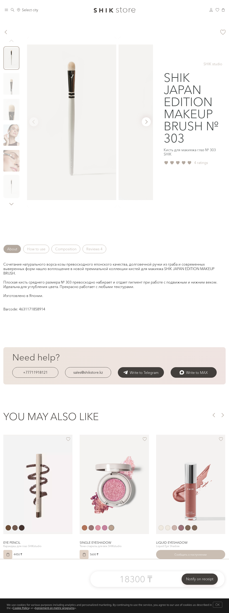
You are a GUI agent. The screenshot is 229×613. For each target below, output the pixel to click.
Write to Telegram (144, 372)
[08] (161, 527)
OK (217, 604)
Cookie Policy (21, 608)
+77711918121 (35, 372)
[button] (11, 203)
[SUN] (104, 527)
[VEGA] (111, 527)
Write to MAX (197, 372)
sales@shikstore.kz (88, 372)
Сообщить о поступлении (190, 554)
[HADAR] (91, 527)
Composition (65, 249)
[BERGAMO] (8, 527)
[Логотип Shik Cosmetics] (114, 10)
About (12, 249)
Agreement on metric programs (54, 608)
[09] (174, 527)
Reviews (94, 249)
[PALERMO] (21, 527)
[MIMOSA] (98, 527)
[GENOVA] (15, 527)
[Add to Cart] (7, 554)
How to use (36, 249)
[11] (188, 527)
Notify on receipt (199, 579)
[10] (181, 527)
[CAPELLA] (84, 527)
